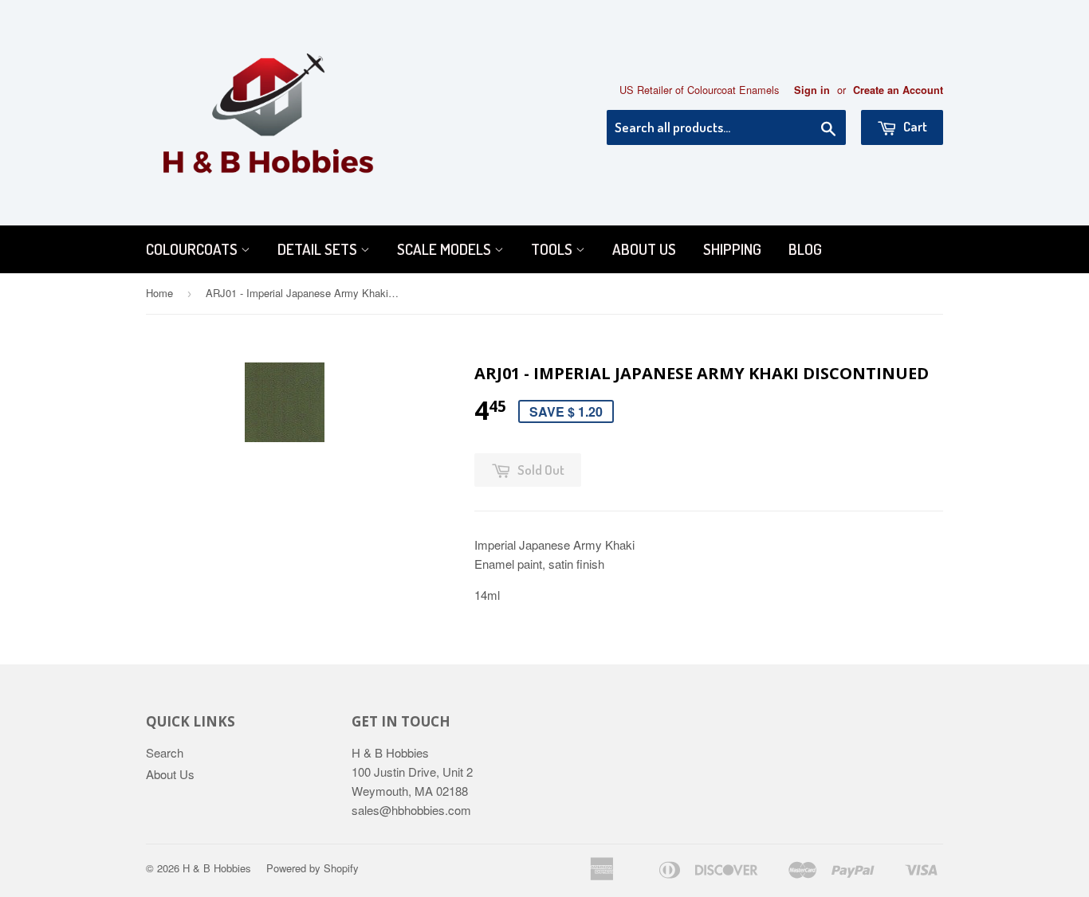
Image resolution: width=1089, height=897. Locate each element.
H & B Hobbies (217, 867)
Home (159, 292)
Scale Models (445, 249)
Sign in (812, 90)
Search (164, 752)
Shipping (732, 249)
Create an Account (898, 90)
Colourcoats (193, 249)
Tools (553, 249)
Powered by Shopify (312, 867)
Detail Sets (318, 249)
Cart (914, 126)
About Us (644, 249)
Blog (805, 249)
